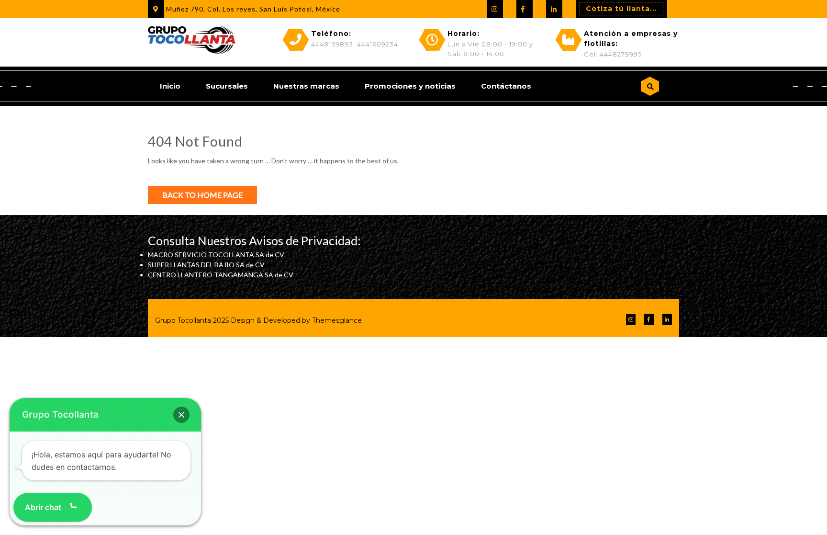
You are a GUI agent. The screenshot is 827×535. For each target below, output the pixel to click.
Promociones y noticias (410, 86)
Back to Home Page (202, 194)
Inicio (170, 86)
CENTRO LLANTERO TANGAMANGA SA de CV (220, 275)
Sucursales (227, 86)
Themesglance (336, 320)
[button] (181, 415)
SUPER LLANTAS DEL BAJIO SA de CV (206, 265)
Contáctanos (506, 86)
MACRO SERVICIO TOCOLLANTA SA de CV (216, 254)
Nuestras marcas (306, 86)
